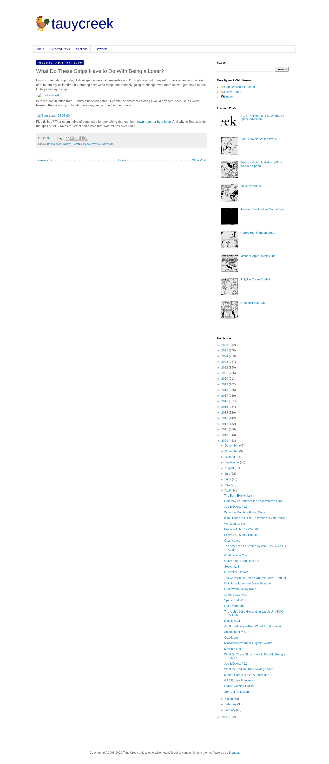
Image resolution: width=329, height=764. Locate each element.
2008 (225, 717)
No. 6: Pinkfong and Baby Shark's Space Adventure (262, 117)
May (228, 485)
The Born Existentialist (238, 495)
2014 (225, 412)
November (232, 451)
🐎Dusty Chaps (231, 92)
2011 (225, 429)
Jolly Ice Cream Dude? (255, 279)
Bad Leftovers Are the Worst (258, 139)
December (232, 445)
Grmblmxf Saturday (252, 302)
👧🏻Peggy (227, 96)
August (230, 468)
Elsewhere (101, 49)
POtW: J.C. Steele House (240, 535)
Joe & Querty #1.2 (236, 506)
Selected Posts (60, 49)
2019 (225, 384)
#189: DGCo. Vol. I (236, 594)
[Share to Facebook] (81, 138)
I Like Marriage (234, 606)
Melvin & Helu (233, 649)
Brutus (51, 143)
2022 (225, 367)
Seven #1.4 (231, 566)
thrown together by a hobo (153, 121)
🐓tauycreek (73, 23)
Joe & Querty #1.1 (236, 663)
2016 (225, 401)
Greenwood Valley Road (240, 589)
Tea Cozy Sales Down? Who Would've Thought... (256, 578)
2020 (225, 378)
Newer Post (45, 160)
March (229, 698)
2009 (225, 440)
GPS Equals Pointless (238, 680)
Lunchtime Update (236, 572)
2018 (225, 390)
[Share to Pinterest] (85, 138)
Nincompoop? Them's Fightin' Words (248, 643)
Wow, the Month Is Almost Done (244, 512)
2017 (225, 395)
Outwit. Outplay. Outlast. (239, 686)
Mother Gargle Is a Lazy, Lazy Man (246, 675)
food (58, 143)
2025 (225, 350)
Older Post (199, 160)
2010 (225, 435)
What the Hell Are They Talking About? (249, 669)
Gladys (67, 143)
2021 (225, 373)
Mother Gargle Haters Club (258, 256)
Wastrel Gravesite (102, 143)
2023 (225, 361)
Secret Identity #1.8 (236, 632)
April (228, 490)
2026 (225, 345)
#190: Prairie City (235, 555)
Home (122, 160)
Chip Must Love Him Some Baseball (247, 583)
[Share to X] (76, 138)
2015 (225, 406)
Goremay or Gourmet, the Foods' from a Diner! (254, 501)
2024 (225, 356)
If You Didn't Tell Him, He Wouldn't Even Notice (254, 518)
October (230, 457)
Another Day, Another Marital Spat (262, 209)
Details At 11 (232, 620)
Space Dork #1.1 (235, 600)
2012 (225, 424)
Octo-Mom (231, 637)
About (40, 49)
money (87, 143)
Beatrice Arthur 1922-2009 (241, 529)
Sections (81, 49)
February (231, 704)
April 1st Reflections (237, 691)
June (228, 479)
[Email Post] (59, 137)
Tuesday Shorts (250, 186)
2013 (225, 418)
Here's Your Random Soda (257, 232)
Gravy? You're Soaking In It (241, 561)
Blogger (234, 752)
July (228, 473)
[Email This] (67, 138)
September (232, 462)
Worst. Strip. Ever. (235, 523)
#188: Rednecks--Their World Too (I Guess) (252, 626)
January (230, 710)
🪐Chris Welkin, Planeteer (238, 87)
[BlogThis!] (72, 138)
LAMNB (77, 143)
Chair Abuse (232, 540)
